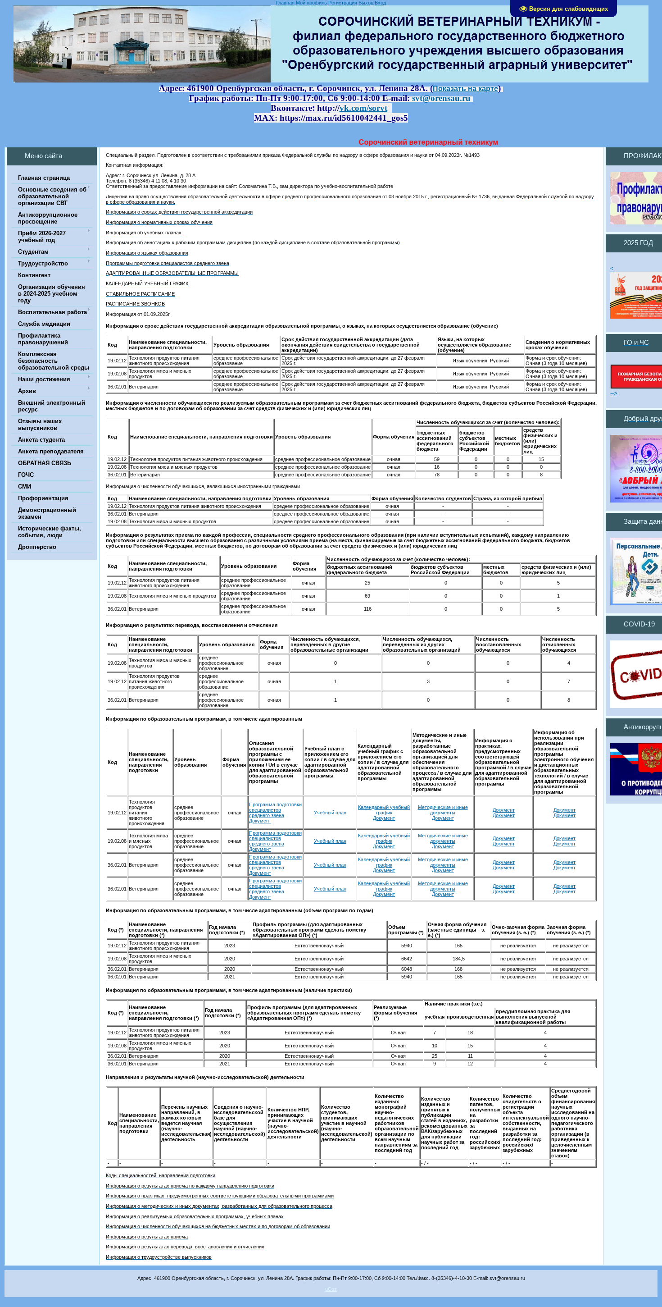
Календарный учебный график (384, 809)
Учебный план (330, 812)
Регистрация (342, 2)
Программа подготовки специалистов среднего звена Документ (275, 812)
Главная (285, 2)
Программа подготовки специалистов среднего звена (275, 838)
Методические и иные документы (443, 809)
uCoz (331, 1289)
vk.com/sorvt (363, 108)
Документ (384, 818)
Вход (380, 2)
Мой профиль (311, 2)
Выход (365, 2)
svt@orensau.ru (441, 98)
